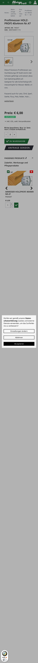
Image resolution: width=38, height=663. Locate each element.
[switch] (5, 660)
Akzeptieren (19, 344)
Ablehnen (19, 337)
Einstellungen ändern (19, 331)
